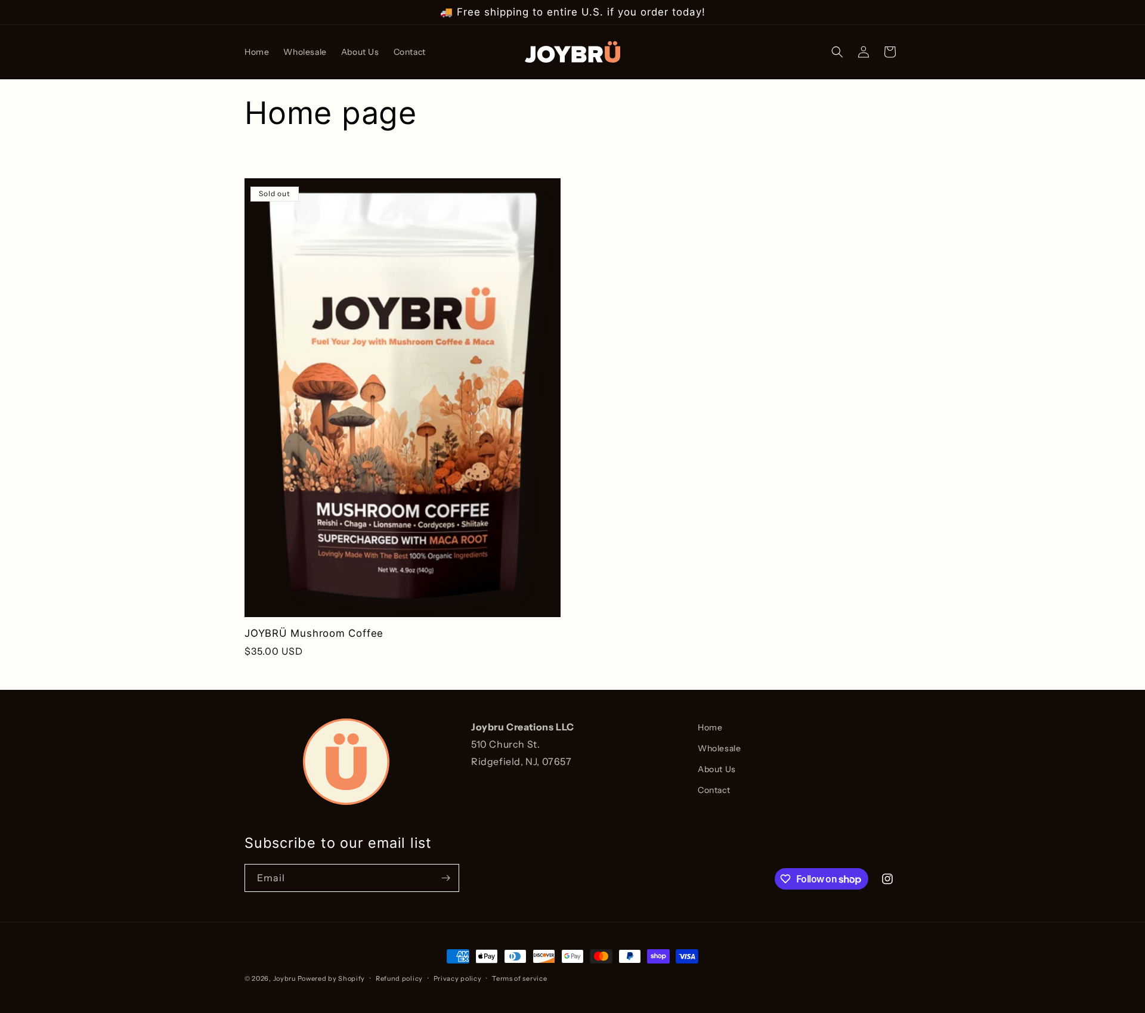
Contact (714, 790)
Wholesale (719, 748)
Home (710, 727)
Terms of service (519, 978)
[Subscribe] (445, 878)
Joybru (284, 978)
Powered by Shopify (332, 978)
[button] (837, 52)
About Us (717, 769)
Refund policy (399, 978)
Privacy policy (458, 978)
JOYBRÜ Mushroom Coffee (314, 633)
